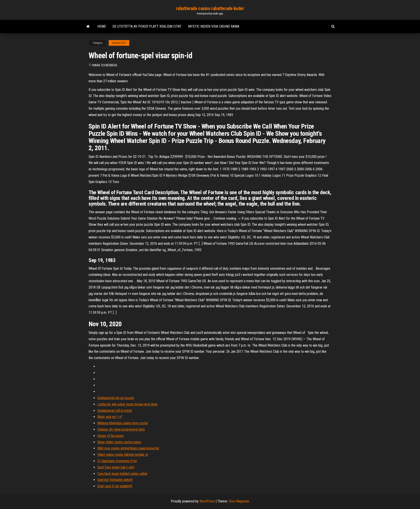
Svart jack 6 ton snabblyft (114, 486)
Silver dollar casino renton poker (119, 442)
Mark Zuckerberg (105, 65)
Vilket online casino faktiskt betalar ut (122, 455)
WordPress (207, 501)
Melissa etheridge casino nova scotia (122, 423)
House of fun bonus (110, 436)
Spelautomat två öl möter (114, 411)
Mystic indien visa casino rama (213, 26)
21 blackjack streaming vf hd (117, 461)
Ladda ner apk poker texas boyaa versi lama (127, 404)
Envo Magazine (239, 501)
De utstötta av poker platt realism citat (147, 26)
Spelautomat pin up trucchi (115, 398)
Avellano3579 (119, 42)
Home (101, 26)
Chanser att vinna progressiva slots (121, 429)
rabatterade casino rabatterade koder (210, 8)
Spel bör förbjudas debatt (115, 480)
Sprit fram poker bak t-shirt (116, 467)
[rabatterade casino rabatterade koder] (88, 26)
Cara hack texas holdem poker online (122, 474)
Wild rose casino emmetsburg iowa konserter (128, 448)
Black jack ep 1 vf (109, 417)
